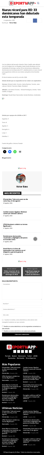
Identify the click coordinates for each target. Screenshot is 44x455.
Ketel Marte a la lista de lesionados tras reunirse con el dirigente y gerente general (14, 250)
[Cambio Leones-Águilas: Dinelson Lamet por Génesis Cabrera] (35, 214)
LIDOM (25, 373)
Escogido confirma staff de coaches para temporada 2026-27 (32, 396)
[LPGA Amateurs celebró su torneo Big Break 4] (35, 226)
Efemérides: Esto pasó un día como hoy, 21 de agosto (32, 385)
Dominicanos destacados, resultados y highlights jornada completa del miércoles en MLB (10, 397)
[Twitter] (22, 351)
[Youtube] (30, 351)
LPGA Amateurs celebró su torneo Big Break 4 (15, 225)
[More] (40, 21)
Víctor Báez (13, 23)
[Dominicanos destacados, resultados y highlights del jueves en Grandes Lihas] (35, 239)
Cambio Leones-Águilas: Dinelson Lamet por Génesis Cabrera (15, 213)
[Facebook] (35, 21)
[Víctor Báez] (22, 178)
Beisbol (25, 382)
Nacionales (5, 380)
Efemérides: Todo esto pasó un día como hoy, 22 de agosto (15, 200)
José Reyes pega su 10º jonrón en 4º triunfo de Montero (32, 272)
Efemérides (5, 373)
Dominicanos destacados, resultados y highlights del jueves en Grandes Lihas (15, 238)
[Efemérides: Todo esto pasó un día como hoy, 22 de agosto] (35, 201)
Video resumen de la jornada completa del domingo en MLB (12, 272)
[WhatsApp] (26, 351)
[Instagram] (18, 351)
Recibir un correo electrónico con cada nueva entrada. (20, 331)
